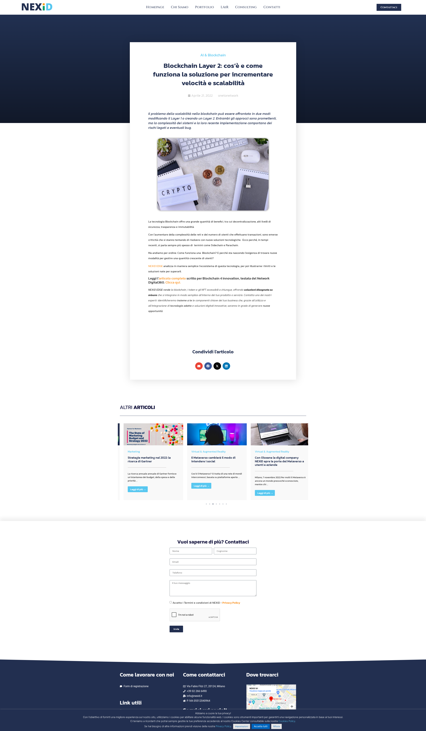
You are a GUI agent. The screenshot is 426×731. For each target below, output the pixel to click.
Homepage (155, 7)
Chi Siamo (179, 7)
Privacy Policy (231, 602)
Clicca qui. (173, 282)
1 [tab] (206, 504)
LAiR (224, 7)
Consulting (246, 7)
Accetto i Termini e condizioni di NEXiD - (206, 602)
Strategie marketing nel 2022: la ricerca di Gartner (145, 459)
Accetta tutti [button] (260, 726)
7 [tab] (226, 504)
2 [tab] (209, 504)
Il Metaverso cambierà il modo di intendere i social (210, 459)
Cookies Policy (286, 721)
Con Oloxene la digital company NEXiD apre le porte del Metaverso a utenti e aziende (275, 461)
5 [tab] (219, 504)
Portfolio (204, 7)
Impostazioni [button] (241, 726)
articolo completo (172, 278)
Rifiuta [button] (276, 726)
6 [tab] (223, 504)
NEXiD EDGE (155, 266)
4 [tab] (216, 504)
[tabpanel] (149, 462)
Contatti (271, 7)
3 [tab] (213, 504)
